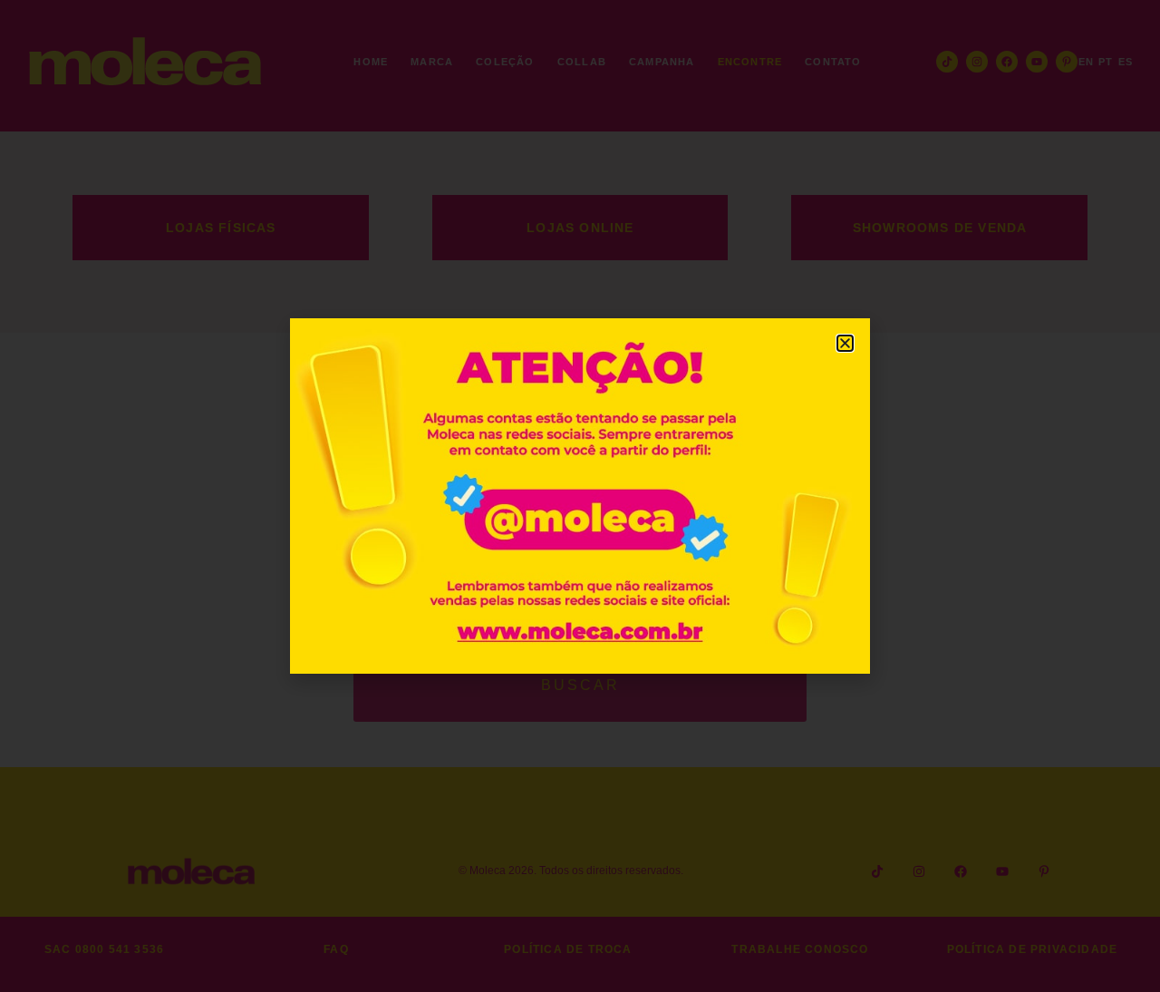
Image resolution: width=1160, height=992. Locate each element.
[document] (580, 496)
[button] (845, 343)
